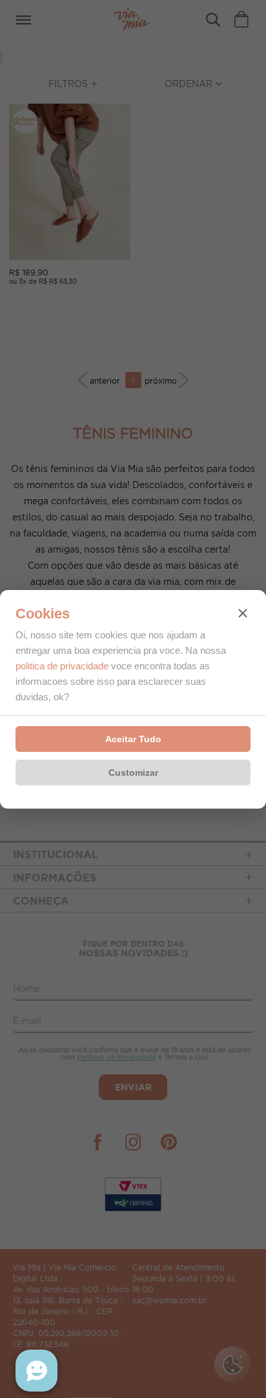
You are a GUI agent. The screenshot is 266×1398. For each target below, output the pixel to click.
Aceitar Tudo (133, 739)
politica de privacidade (61, 665)
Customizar (133, 772)
